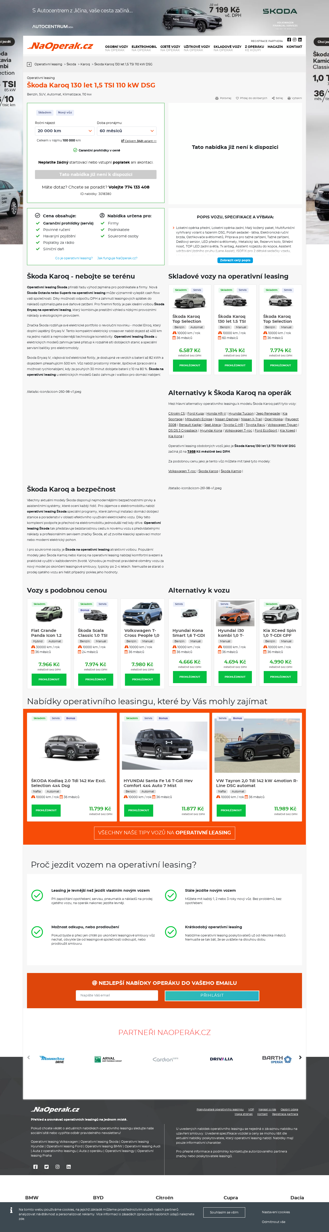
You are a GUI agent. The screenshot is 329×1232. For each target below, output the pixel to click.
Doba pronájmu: (109, 122)
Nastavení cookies (276, 1212)
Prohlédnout (189, 365)
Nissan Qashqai (227, 419)
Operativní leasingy (120, 1151)
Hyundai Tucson (241, 413)
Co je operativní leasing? (74, 258)
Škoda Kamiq (231, 471)
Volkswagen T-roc (238, 430)
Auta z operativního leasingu (55, 1151)
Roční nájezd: (45, 122)
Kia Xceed (287, 430)
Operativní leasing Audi (142, 1146)
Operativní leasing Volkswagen (54, 1141)
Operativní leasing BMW (103, 1146)
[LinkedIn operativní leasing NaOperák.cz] (300, 40)
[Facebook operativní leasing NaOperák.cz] (289, 40)
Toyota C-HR (233, 424)
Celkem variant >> (140, 141)
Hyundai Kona (211, 430)
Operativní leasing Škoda (99, 1141)
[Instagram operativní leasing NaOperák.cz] (294, 40)
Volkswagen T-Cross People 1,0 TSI (141, 635)
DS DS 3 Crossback (182, 430)
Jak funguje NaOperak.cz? (117, 258)
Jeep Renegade (268, 413)
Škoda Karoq (208, 471)
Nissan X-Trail (251, 419)
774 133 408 (137, 187)
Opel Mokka (273, 419)
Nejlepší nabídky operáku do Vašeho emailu (167, 983)
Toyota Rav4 (255, 424)
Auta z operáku (91, 1151)
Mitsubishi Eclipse (198, 419)
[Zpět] (30, 64)
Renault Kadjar (190, 424)
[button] (300, 1059)
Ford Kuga (195, 413)
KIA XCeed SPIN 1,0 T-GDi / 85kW (280, 635)
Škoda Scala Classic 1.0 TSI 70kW (92, 635)
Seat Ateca (212, 424)
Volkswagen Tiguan (282, 424)
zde (21, 1218)
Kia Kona (175, 436)
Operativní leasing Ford (65, 1146)
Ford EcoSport (266, 430)
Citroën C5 (176, 413)
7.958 (191, 451)
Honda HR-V (216, 413)
